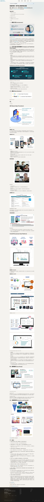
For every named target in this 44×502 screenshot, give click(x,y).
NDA (17, 465)
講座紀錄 (20, 492)
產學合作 (31, 490)
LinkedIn (15, 495)
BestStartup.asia (16, 41)
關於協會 (20, 490)
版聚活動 (20, 491)
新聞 (30, 491)
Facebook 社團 (6, 495)
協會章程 (33, 500)
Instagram (12, 495)
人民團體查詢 (35, 500)
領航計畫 (20, 493)
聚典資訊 (25, 7)
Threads (9, 495)
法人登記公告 (38, 500)
